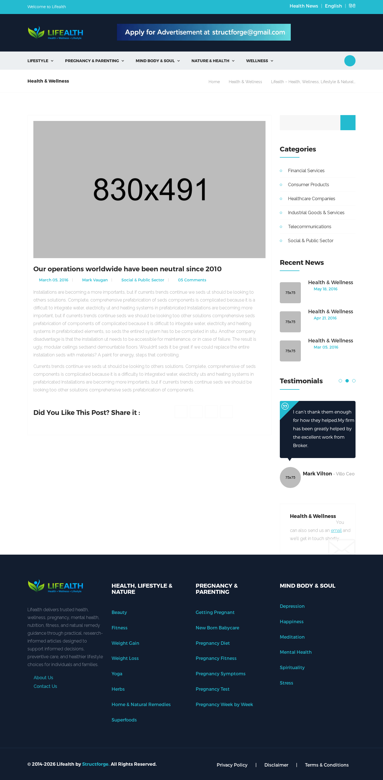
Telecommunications (309, 226)
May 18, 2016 (325, 288)
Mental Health (296, 652)
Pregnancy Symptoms (221, 673)
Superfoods (124, 719)
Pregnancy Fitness (216, 658)
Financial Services (306, 170)
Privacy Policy (232, 764)
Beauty (119, 612)
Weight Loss (125, 658)
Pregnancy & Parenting (94, 60)
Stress (286, 682)
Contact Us (45, 686)
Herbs (118, 689)
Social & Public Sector (142, 279)
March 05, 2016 (53, 279)
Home (214, 82)
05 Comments (191, 279)
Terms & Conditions (327, 764)
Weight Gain (125, 643)
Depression (292, 606)
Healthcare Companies (311, 198)
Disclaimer (276, 764)
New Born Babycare (217, 627)
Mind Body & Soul (158, 60)
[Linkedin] (211, 411)
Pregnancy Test (213, 689)
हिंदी (352, 5)
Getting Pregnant (215, 612)
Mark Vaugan (94, 279)
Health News (304, 5)
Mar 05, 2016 (325, 347)
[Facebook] (181, 411)
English (333, 5)
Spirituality (292, 667)
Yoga (117, 673)
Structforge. (96, 764)
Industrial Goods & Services (316, 212)
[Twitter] (196, 411)
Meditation (292, 636)
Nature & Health (213, 60)
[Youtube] (226, 411)
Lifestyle (40, 60)
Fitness (120, 627)
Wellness (259, 60)
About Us (43, 677)
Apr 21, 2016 (325, 318)
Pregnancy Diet (213, 643)
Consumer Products (308, 184)
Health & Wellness (245, 82)
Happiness (292, 621)
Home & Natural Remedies (141, 704)
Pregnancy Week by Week (224, 704)
